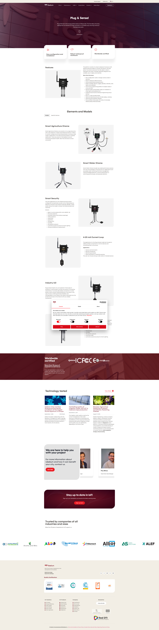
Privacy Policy (81, 627)
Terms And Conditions (72, 627)
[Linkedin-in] (101, 573)
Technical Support (97, 1)
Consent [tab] (61, 306)
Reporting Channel (101, 627)
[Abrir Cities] (61, 5)
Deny (62, 326)
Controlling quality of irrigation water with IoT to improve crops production (78, 408)
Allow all (97, 326)
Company (75, 599)
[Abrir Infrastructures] (70, 5)
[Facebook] (113, 573)
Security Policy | (94, 627)
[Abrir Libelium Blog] (99, 5)
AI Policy (108, 627)
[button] (81, 462)
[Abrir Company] (91, 5)
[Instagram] (110, 573)
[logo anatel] (106, 360)
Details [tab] (79, 306)
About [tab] (98, 306)
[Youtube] (107, 573)
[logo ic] (78, 360)
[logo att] (99, 360)
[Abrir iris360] (76, 5)
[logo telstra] (71, 360)
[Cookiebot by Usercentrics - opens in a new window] (100, 302)
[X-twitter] (104, 573)
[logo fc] (85, 360)
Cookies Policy (87, 627)
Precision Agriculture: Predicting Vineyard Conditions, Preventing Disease (101, 409)
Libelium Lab (105, 1)
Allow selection (79, 326)
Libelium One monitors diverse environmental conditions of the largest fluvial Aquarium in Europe (54, 409)
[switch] (72, 322)
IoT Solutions (48, 599)
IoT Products (62, 599)
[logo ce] (92, 360)
